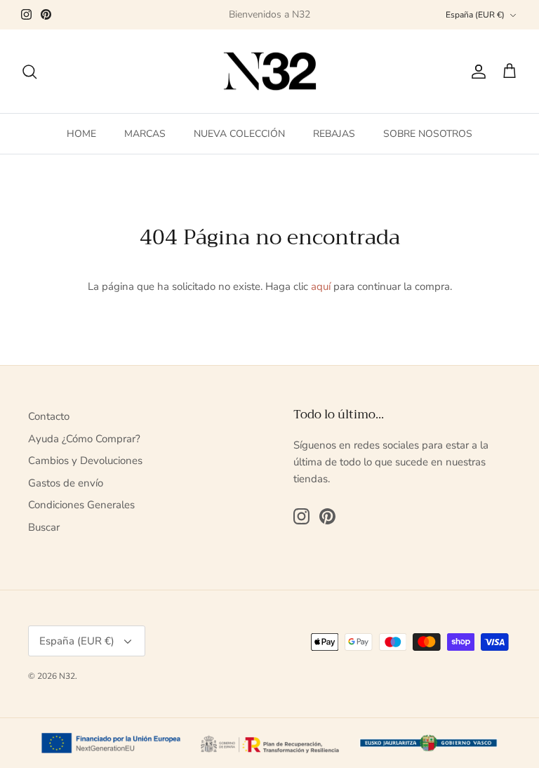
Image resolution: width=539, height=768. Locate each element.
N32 (67, 676)
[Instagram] (26, 14)
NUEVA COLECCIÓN (239, 133)
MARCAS (145, 133)
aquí (321, 286)
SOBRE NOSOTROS (427, 133)
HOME (81, 133)
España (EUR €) (475, 14)
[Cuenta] (476, 71)
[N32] (269, 72)
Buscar (44, 527)
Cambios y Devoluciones (85, 460)
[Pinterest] (46, 14)
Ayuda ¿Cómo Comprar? (84, 439)
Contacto (48, 416)
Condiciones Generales (81, 505)
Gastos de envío (65, 483)
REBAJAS (334, 133)
